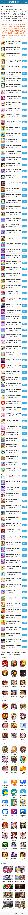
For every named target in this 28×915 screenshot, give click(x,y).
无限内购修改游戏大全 (18, 655)
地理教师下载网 (14, 2)
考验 (4, 18)
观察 (9, 18)
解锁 (11, 16)
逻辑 (14, 18)
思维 (16, 18)
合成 (11, 12)
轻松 (24, 18)
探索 (12, 9)
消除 (15, 12)
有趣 (16, 16)
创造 (17, 14)
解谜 (5, 16)
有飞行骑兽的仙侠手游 (18, 652)
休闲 (14, 21)
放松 (18, 21)
